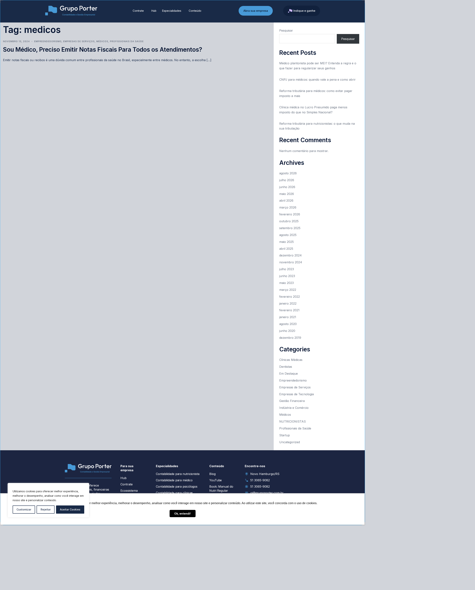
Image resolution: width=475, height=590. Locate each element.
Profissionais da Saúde (127, 41)
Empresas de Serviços (79, 41)
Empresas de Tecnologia (296, 394)
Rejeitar (46, 509)
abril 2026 (286, 200)
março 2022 (287, 290)
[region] (48, 500)
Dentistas (285, 366)
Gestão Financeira (292, 401)
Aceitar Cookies (70, 509)
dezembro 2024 (290, 255)
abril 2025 (286, 248)
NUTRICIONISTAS (292, 421)
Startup (284, 435)
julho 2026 (286, 180)
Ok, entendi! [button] (182, 513)
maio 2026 (286, 194)
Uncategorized (289, 442)
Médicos (102, 41)
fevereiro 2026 (289, 214)
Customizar (24, 509)
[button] (139, 11)
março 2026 (287, 207)
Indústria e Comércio (294, 408)
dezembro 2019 (290, 338)
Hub (153, 10)
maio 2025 (286, 242)
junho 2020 (287, 331)
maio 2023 (286, 283)
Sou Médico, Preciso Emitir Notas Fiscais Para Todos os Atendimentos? (102, 49)
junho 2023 (287, 276)
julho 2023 (286, 269)
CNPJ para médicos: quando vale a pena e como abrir (317, 79)
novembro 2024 (290, 262)
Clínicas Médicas (290, 360)
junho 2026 (287, 187)
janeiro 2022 (288, 303)
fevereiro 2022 (289, 296)
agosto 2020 (288, 324)
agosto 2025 (288, 235)
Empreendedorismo (47, 41)
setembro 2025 (289, 228)
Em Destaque (288, 373)
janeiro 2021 (287, 317)
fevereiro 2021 (289, 310)
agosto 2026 (288, 173)
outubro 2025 (289, 221)
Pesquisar (286, 30)
